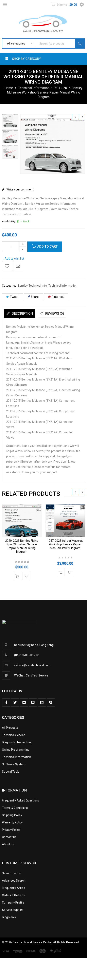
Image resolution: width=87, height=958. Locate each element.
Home (8, 88)
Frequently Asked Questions (20, 800)
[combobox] (18, 43)
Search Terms (11, 873)
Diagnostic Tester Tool (17, 742)
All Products (10, 727)
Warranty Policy (12, 822)
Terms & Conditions (15, 807)
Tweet (14, 296)
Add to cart (47, 246)
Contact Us (9, 837)
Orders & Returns (13, 895)
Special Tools (10, 771)
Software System (13, 764)
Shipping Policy (12, 815)
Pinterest (58, 296)
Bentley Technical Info (32, 285)
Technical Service (13, 735)
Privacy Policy (11, 829)
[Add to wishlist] (7, 266)
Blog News (9, 917)
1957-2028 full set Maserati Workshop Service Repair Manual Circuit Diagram (65, 544)
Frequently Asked (13, 887)
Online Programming (16, 749)
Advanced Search (13, 880)
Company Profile (13, 902)
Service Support (12, 909)
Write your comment (20, 189)
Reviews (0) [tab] (54, 313)
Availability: (9, 221)
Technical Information (33, 88)
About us (8, 844)
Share (35, 296)
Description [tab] (22, 313)
